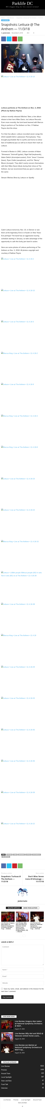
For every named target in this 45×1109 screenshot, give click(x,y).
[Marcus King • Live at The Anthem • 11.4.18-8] (22, 460)
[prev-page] (21, 935)
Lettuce (28, 854)
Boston (9, 854)
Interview (4, 1088)
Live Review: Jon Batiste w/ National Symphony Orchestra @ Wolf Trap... (28, 1047)
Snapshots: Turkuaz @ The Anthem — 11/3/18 (11, 879)
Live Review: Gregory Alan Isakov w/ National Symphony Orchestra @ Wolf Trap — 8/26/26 (7, 926)
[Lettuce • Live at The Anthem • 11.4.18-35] (22, 742)
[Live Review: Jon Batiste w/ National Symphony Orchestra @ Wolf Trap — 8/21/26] (37, 917)
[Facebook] (3, 39)
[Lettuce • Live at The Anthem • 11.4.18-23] (22, 491)
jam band (21, 854)
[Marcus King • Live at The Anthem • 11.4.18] (22, 648)
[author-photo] (22, 893)
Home (3, 18)
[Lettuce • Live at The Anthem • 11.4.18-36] (22, 773)
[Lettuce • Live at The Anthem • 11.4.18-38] (22, 617)
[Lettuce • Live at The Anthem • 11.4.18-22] (22, 836)
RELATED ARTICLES (14, 908)
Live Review (10, 18)
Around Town (5, 1073)
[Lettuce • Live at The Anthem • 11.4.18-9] (22, 397)
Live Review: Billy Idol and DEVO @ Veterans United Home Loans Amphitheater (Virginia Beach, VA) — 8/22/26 (22, 927)
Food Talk (4, 1084)
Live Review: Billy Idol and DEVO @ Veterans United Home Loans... (29, 1034)
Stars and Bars (6, 1081)
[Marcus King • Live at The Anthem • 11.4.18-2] (22, 366)
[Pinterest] (14, 39)
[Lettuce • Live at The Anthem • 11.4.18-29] (22, 679)
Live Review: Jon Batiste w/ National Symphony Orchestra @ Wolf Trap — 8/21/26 (36, 926)
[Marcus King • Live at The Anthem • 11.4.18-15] (22, 554)
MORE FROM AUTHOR (30, 908)
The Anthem (5, 857)
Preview (4, 1070)
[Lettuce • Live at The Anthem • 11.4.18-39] (22, 805)
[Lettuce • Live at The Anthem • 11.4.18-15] (22, 303)
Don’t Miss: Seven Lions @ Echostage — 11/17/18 (34, 879)
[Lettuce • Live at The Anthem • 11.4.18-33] (22, 711)
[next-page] (24, 935)
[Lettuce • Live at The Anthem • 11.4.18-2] (22, 271)
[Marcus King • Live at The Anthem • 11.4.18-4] (22, 428)
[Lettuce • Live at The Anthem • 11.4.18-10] (22, 89)
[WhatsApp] (20, 39)
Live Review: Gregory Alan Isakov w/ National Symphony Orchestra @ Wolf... (28, 1023)
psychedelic (36, 854)
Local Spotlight (6, 1077)
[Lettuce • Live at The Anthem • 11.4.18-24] (22, 522)
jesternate (6, 33)
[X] (9, 39)
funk (15, 854)
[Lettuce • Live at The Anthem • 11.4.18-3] (22, 334)
